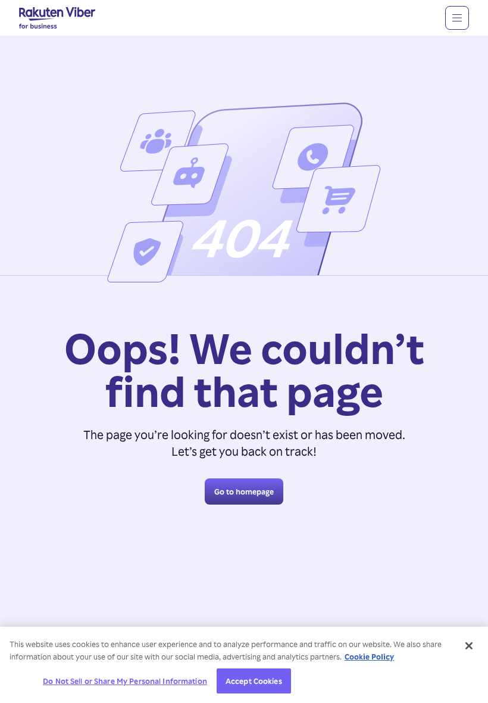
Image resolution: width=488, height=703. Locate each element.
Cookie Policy (369, 656)
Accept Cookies (254, 681)
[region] (244, 665)
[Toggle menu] (457, 18)
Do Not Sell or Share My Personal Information (125, 681)
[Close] (469, 646)
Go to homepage (244, 491)
